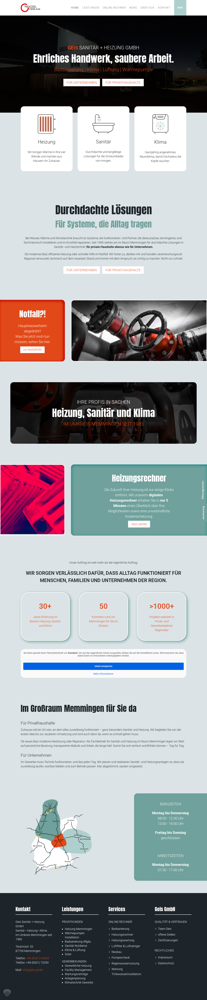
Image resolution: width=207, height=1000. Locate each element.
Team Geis (164, 928)
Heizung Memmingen (78, 929)
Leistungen (90, 7)
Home (75, 7)
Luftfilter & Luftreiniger (126, 946)
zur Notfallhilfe (32, 349)
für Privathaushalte (123, 82)
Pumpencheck (121, 957)
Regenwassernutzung (125, 963)
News (133, 7)
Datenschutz (166, 963)
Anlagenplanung (75, 978)
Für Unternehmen (82, 82)
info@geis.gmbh (32, 970)
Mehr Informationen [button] (103, 673)
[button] (7, 993)
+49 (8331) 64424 (37, 958)
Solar (68, 954)
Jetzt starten (139, 524)
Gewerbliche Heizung (78, 965)
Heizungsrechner (122, 934)
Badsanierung (120, 928)
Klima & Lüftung (75, 950)
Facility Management (78, 970)
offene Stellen (166, 934)
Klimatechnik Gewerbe (79, 982)
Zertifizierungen (168, 940)
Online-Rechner (114, 7)
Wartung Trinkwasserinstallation (126, 971)
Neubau (117, 952)
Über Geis (147, 7)
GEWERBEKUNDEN (74, 961)
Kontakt (164, 7)
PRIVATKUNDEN (72, 921)
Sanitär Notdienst (76, 945)
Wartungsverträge (76, 974)
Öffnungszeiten (203, 490)
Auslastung (203, 512)
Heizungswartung (123, 940)
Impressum (165, 957)
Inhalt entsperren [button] (103, 666)
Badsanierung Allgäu (78, 941)
